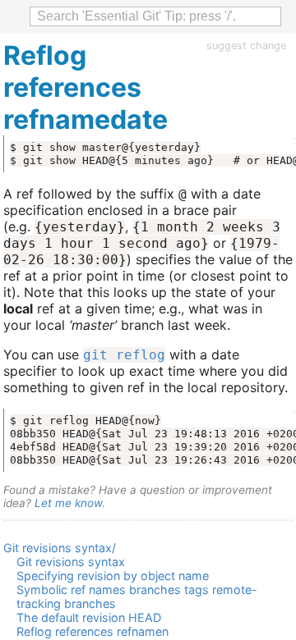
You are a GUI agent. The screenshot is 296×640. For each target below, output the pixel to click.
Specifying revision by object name (112, 576)
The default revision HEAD (88, 617)
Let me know (68, 503)
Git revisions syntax (70, 562)
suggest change (246, 45)
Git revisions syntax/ (59, 548)
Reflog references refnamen (92, 631)
